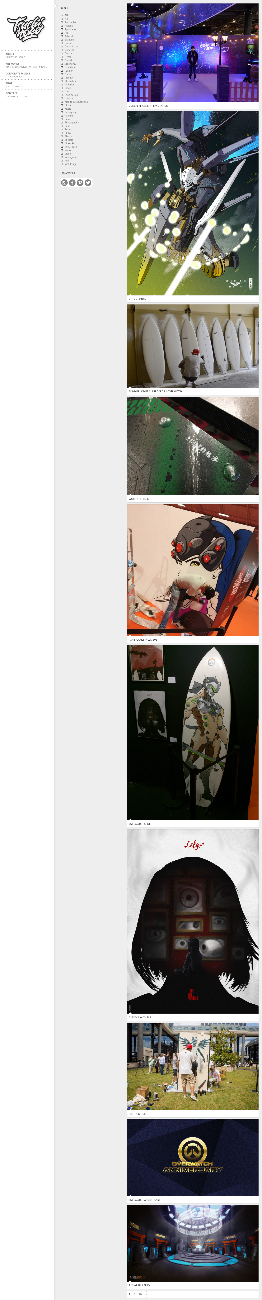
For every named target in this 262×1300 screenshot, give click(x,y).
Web (67, 160)
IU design (70, 84)
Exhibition (70, 67)
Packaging (70, 112)
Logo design (71, 95)
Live (67, 91)
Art (66, 32)
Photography (72, 122)
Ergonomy (70, 63)
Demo (68, 57)
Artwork (69, 36)
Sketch (68, 136)
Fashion (69, 70)
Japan (68, 88)
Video (68, 153)
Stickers (69, 139)
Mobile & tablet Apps (76, 101)
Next (142, 1294)
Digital (68, 60)
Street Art (70, 143)
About (15, 55)
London (69, 98)
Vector (68, 150)
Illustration (71, 81)
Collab (68, 43)
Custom (69, 53)
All (66, 15)
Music (68, 108)
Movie (68, 105)
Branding (69, 39)
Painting (69, 115)
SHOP (14, 85)
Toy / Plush (71, 146)
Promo (68, 129)
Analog (69, 25)
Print (67, 126)
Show (68, 133)
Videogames (71, 157)
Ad (66, 19)
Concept (69, 50)
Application (71, 29)
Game (68, 74)
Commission (71, 46)
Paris (67, 119)
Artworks (26, 65)
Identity (69, 77)
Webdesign (71, 164)
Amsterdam (71, 22)
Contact (18, 94)
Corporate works (18, 75)
